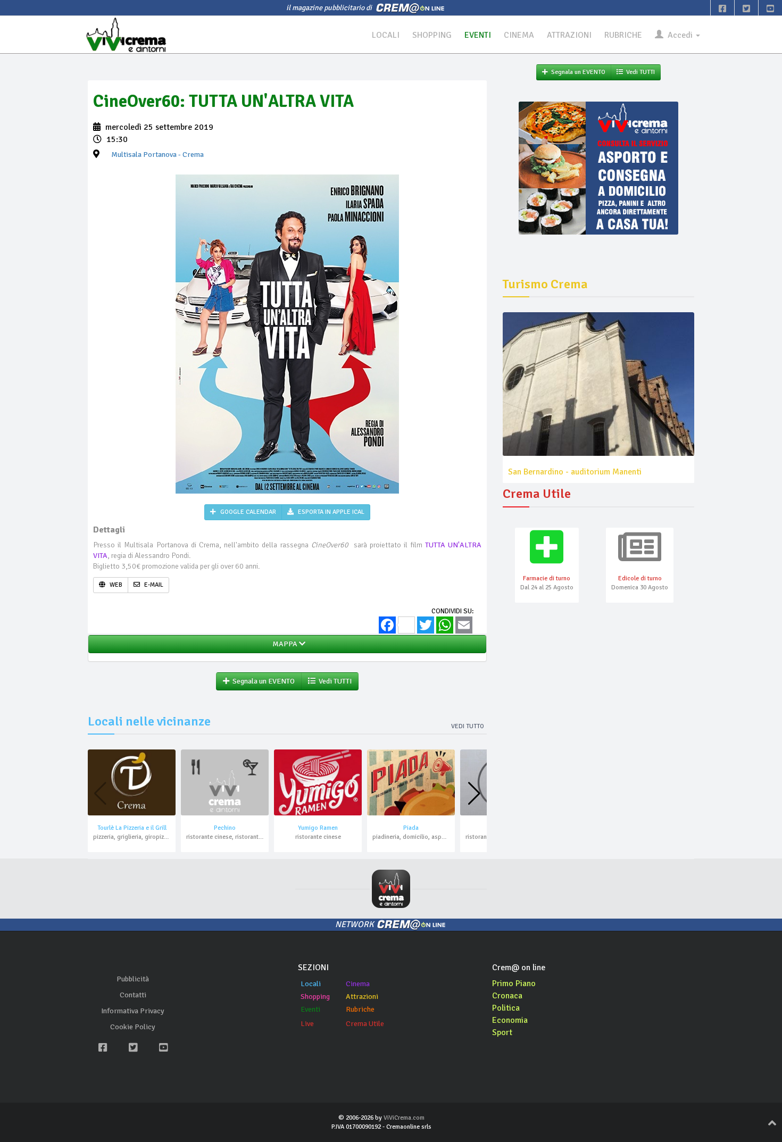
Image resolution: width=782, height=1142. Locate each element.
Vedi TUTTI (333, 681)
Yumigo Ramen (318, 828)
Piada (411, 828)
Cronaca (507, 995)
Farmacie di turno (546, 578)
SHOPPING (432, 35)
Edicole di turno (640, 578)
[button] (474, 793)
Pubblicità (133, 978)
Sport (502, 1032)
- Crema (157, 154)
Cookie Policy (132, 1026)
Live (307, 1023)
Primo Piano (514, 983)
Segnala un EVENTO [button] (262, 681)
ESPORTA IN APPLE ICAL (330, 512)
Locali (311, 983)
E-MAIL (153, 585)
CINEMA (519, 35)
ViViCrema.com (404, 1118)
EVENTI (477, 35)
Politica (506, 1008)
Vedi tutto (467, 726)
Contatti (133, 994)
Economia (510, 1020)
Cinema (358, 983)
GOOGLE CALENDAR (247, 512)
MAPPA (284, 643)
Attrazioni (362, 996)
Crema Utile (365, 1023)
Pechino (225, 828)
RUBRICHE (623, 35)
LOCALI (386, 35)
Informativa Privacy (132, 1010)
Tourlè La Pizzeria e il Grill (132, 828)
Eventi (310, 1009)
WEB (115, 585)
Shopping (315, 996)
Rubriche (360, 1009)
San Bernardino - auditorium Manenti (575, 471)
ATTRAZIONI (569, 35)
